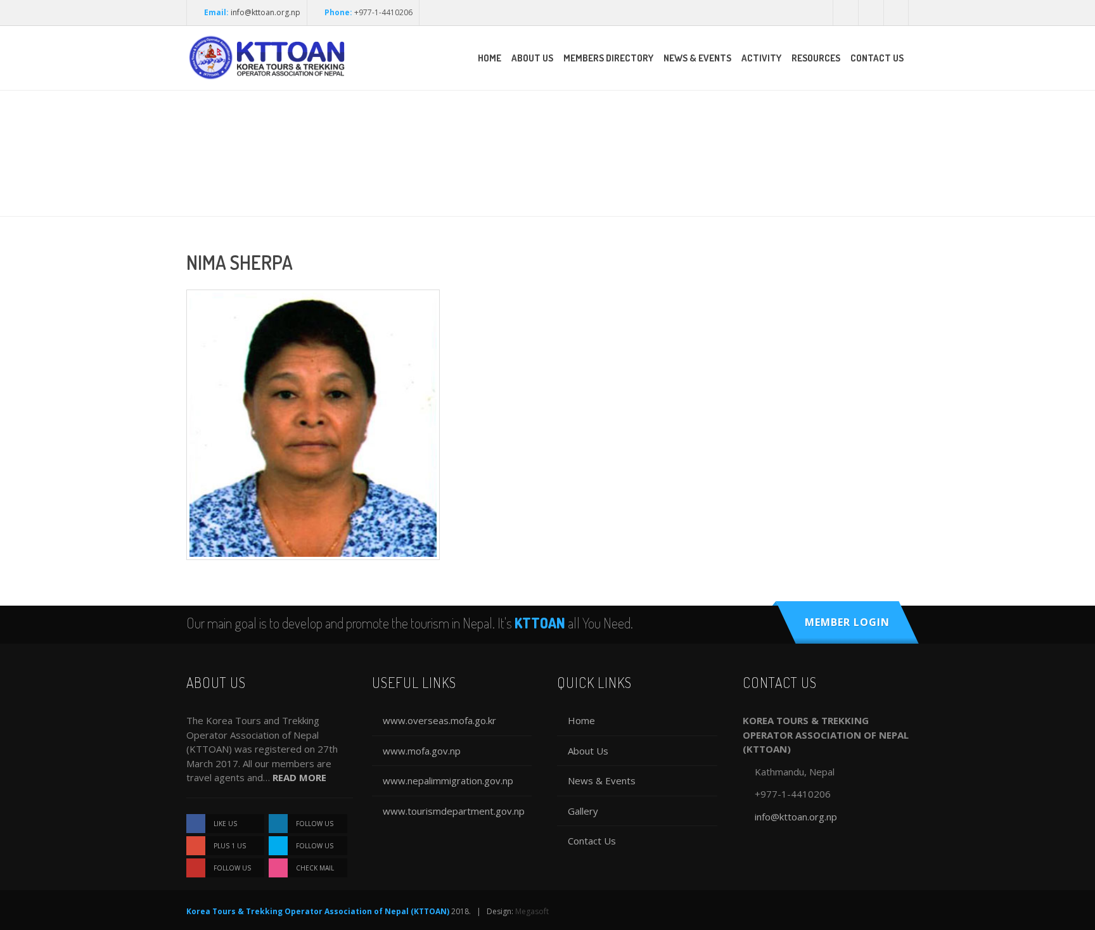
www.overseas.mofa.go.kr (439, 720)
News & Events (602, 780)
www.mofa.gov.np (422, 750)
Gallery (583, 811)
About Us (588, 750)
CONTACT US (877, 58)
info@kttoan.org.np (265, 12)
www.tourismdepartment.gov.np (454, 811)
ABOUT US (532, 58)
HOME (489, 58)
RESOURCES (815, 58)
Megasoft (532, 911)
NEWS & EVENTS (697, 58)
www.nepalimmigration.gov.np (448, 780)
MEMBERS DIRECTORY (608, 58)
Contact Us (592, 840)
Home (581, 720)
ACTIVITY (761, 58)
